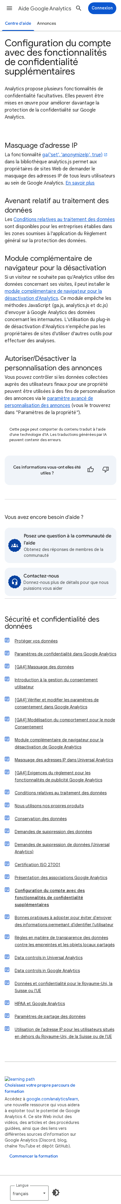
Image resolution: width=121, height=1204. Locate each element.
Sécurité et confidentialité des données (52, 623)
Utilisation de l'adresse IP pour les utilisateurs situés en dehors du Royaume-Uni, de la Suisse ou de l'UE (64, 1033)
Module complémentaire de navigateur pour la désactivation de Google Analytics (59, 743)
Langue (22, 1185)
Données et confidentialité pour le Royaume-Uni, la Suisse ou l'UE (63, 987)
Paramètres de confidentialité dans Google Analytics (65, 654)
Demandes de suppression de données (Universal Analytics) (62, 848)
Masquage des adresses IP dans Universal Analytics (64, 760)
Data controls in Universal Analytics (49, 957)
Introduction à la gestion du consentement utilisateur (56, 683)
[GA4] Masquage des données (44, 667)
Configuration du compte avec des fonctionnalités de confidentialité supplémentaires (50, 897)
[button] (9, 8)
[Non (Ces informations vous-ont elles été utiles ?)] (106, 470)
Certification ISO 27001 (37, 864)
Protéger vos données (36, 641)
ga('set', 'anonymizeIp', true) (72, 155)
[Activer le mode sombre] (56, 1192)
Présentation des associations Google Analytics (61, 877)
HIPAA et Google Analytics (40, 1003)
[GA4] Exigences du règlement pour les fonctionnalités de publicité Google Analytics (58, 776)
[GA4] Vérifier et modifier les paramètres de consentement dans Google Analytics (57, 703)
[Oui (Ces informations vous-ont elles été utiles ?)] (90, 470)
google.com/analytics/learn (52, 1099)
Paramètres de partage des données (50, 1016)
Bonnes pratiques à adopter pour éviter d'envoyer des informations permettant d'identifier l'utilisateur (64, 921)
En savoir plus (80, 183)
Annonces (46, 23)
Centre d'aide (18, 23)
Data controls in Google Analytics (47, 970)
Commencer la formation (33, 1156)
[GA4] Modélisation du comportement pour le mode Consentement (65, 723)
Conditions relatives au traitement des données (64, 219)
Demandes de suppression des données (53, 831)
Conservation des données (41, 818)
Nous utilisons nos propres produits (49, 805)
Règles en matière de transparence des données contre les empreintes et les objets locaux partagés (65, 941)
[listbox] (29, 1193)
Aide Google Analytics (44, 8)
